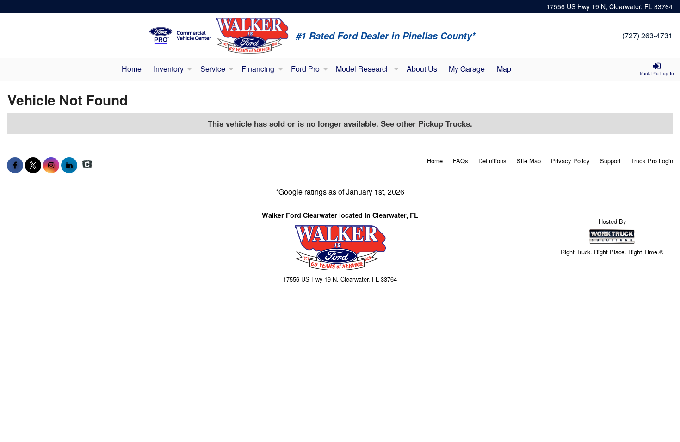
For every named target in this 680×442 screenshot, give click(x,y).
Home (132, 68)
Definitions (492, 160)
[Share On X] (33, 165)
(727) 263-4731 (647, 35)
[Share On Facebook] (15, 165)
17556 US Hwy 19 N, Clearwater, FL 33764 (609, 6)
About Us (422, 68)
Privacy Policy (570, 160)
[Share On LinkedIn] (69, 165)
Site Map (529, 160)
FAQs (460, 160)
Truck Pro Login (652, 160)
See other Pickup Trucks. (426, 123)
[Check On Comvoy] (87, 165)
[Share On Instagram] (51, 165)
